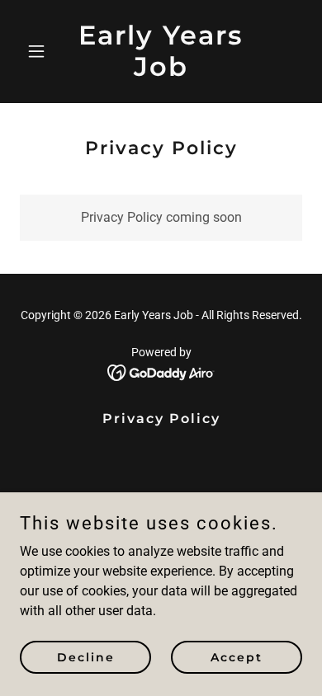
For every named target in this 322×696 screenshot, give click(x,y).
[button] (41, 51)
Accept (237, 656)
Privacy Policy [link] (161, 418)
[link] (161, 71)
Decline (86, 656)
